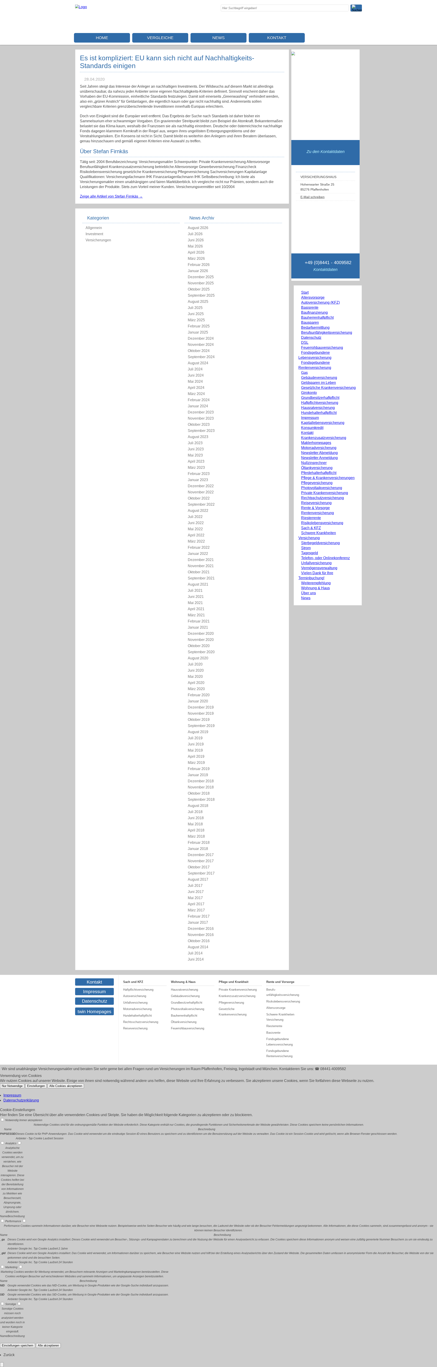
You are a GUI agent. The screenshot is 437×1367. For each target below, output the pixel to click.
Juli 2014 (195, 953)
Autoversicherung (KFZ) (320, 302)
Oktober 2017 (199, 867)
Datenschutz (311, 337)
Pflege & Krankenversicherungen (328, 478)
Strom (306, 548)
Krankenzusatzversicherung (323, 438)
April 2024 (196, 388)
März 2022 (196, 541)
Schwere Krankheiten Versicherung (280, 1017)
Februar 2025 (199, 326)
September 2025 (201, 295)
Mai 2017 (195, 898)
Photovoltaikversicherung (321, 488)
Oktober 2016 (199, 941)
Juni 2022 (196, 523)
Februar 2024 (199, 400)
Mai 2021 (195, 603)
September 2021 (201, 578)
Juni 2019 (196, 744)
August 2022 (198, 511)
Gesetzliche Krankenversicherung (328, 388)
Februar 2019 (199, 769)
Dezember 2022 (201, 486)
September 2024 (201, 357)
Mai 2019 (195, 750)
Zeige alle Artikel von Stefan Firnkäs (111, 196)
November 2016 (201, 935)
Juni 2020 (196, 670)
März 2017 (196, 910)
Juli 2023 (195, 443)
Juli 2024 (195, 369)
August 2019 (198, 732)
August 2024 (198, 363)
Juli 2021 (195, 590)
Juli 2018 (195, 812)
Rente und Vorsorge (280, 982)
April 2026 (196, 252)
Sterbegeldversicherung (320, 543)
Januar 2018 (198, 849)
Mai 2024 (195, 381)
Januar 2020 (198, 701)
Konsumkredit (312, 428)
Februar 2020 (199, 695)
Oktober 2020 (199, 646)
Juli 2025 (195, 308)
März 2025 (196, 320)
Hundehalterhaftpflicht (319, 413)
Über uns (308, 593)
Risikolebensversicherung (322, 523)
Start (305, 292)
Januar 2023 (198, 480)
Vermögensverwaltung (319, 568)
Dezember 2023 (201, 412)
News (218, 38)
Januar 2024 (198, 406)
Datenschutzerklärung (21, 1100)
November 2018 (201, 787)
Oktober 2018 (199, 793)
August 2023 (198, 437)
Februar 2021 (199, 621)
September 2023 (201, 431)
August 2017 (198, 879)
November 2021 (201, 566)
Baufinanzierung (314, 312)
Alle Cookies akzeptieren (65, 1086)
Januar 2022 (198, 554)
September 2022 (201, 504)
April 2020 (196, 683)
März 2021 (196, 615)
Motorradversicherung (318, 448)
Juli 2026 (195, 234)
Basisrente (309, 307)
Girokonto (309, 393)
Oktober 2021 (199, 572)
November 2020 (201, 640)
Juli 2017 (195, 886)
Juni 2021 (196, 597)
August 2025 (198, 301)
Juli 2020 (195, 664)
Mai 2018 (195, 824)
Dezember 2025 (201, 277)
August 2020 (198, 658)
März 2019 (196, 763)
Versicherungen (98, 240)
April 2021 (196, 609)
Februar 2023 (199, 474)
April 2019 (196, 756)
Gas (304, 373)
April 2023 (196, 461)
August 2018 (198, 806)
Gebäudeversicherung (319, 378)
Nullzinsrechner (314, 463)
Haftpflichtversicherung (319, 403)
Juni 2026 (196, 240)
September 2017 (201, 873)
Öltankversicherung (317, 468)
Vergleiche (160, 38)
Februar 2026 (199, 265)
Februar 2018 (199, 842)
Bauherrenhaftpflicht (317, 317)
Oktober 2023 (199, 424)
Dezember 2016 (201, 929)
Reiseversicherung (316, 503)
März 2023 (196, 467)
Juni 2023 (196, 449)
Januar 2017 (198, 922)
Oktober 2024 (199, 351)
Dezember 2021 (201, 560)
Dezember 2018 (201, 781)
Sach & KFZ (311, 528)
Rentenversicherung (317, 513)
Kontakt (276, 38)
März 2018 (196, 836)
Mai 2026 (195, 246)
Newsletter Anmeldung (319, 458)
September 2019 (201, 726)
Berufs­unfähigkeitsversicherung (326, 332)
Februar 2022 (199, 547)
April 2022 (196, 535)
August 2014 (198, 947)
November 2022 (201, 492)
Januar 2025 (198, 332)
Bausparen (310, 322)
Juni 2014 (196, 959)
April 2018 (196, 830)
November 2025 (201, 283)
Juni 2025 (196, 314)
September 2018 (201, 799)
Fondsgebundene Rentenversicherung (279, 1053)
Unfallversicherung (316, 563)
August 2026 (198, 228)
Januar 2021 (198, 627)
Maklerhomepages (316, 443)
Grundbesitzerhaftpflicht (320, 398)
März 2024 (196, 394)
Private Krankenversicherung (324, 493)
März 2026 (196, 258)
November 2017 (201, 861)
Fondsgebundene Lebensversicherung (279, 1041)
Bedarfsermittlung (315, 327)
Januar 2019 (198, 775)
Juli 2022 (195, 517)
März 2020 (196, 689)
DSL (304, 342)
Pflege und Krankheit (233, 982)
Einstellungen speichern (17, 1345)
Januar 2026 (198, 271)
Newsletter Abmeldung (319, 453)
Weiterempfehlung (316, 583)
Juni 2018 (196, 818)
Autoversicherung (134, 996)
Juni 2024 (196, 375)
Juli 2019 (195, 738)
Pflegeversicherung (317, 483)
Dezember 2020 (201, 633)
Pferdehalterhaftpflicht (318, 473)
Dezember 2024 (201, 338)
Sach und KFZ (133, 982)
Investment (94, 234)
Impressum (310, 418)
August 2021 (198, 584)
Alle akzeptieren (48, 1345)
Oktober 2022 (199, 498)
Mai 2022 (195, 529)
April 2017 (196, 904)
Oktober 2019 (199, 720)
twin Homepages (94, 1011)
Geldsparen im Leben (318, 383)
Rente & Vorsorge (315, 508)
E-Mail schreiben (312, 197)
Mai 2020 (195, 676)
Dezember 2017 (201, 855)
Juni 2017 (196, 892)
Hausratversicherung (318, 408)
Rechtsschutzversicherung (322, 498)
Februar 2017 (199, 916)
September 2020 (201, 652)
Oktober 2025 (199, 289)
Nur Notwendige (12, 1086)
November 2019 (201, 713)
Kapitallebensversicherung (322, 423)
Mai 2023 (195, 455)
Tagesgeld (309, 553)
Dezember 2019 (201, 707)
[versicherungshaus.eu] (81, 7)
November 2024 (201, 345)
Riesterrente (311, 518)
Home (102, 38)
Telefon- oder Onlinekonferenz (325, 558)
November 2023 (201, 418)
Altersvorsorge (313, 297)
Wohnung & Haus (315, 588)
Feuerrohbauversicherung (322, 347)
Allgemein (94, 228)
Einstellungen (36, 1086)
